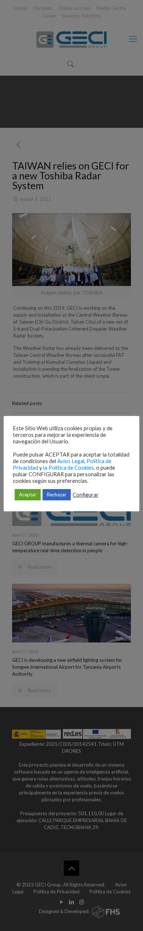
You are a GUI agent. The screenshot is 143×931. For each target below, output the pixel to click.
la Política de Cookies (68, 468)
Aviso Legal (70, 461)
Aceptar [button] (27, 494)
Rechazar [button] (56, 494)
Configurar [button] (86, 495)
